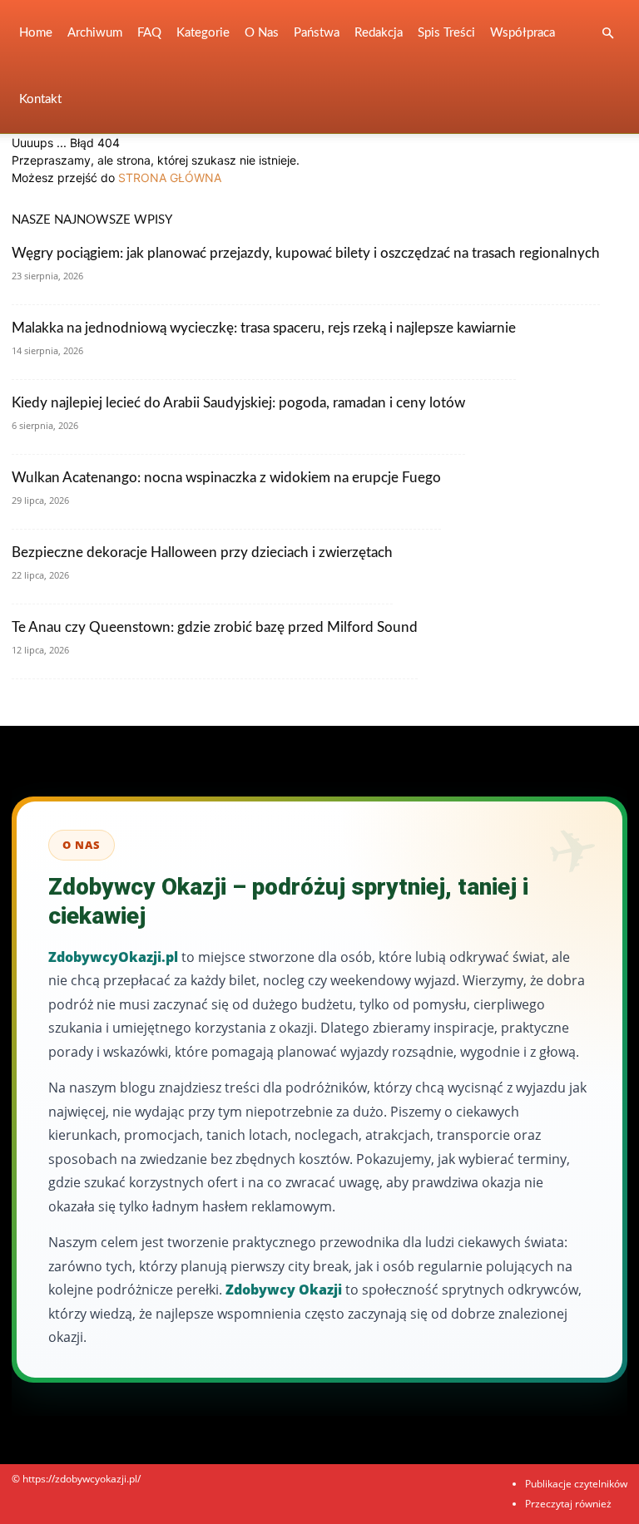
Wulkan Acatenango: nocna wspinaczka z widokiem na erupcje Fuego (226, 478)
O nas (262, 33)
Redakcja (378, 33)
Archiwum (94, 33)
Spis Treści (446, 33)
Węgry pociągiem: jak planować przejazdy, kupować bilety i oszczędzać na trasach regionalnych (306, 253)
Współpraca (522, 33)
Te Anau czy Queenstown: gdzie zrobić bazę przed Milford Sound (215, 627)
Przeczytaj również (568, 1504)
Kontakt (40, 99)
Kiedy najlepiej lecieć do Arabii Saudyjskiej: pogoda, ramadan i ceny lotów (238, 403)
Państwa (316, 33)
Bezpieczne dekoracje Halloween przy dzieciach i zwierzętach (202, 552)
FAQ (149, 33)
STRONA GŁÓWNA (169, 177)
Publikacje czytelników (576, 1484)
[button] (607, 34)
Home (35, 33)
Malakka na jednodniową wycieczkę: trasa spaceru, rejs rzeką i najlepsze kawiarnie (264, 328)
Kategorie (203, 33)
